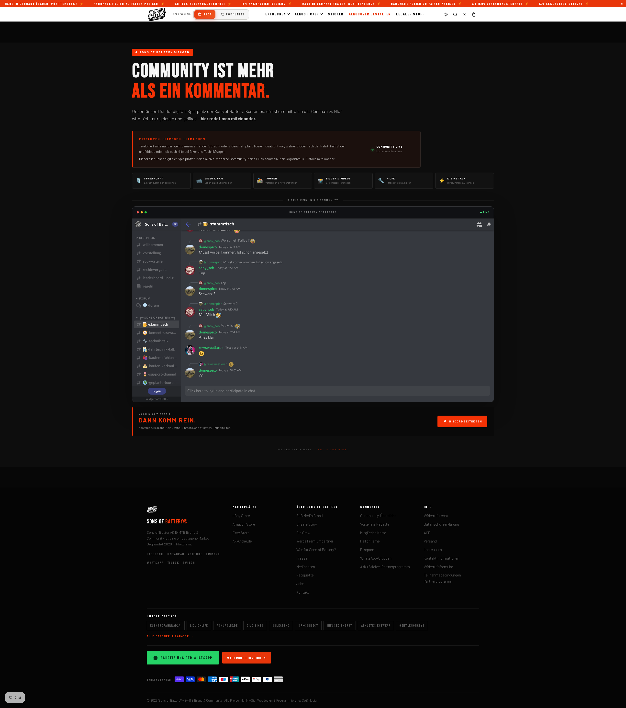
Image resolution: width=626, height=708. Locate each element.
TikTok (173, 562)
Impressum (433, 549)
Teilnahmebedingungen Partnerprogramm (442, 578)
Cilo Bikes (255, 625)
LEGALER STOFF (410, 14)
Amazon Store (244, 524)
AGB (427, 533)
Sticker (335, 14)
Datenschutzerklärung (441, 524)
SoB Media (309, 700)
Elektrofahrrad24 (165, 625)
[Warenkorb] (473, 14)
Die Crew (303, 533)
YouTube (195, 554)
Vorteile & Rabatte (374, 524)
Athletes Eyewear (376, 625)
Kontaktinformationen (441, 558)
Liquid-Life (199, 625)
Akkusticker (307, 14)
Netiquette (305, 575)
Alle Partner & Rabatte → (170, 636)
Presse (301, 558)
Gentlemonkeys (412, 625)
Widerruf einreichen (246, 658)
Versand (430, 541)
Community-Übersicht (378, 515)
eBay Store (241, 515)
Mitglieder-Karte (373, 533)
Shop (207, 14)
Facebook (155, 554)
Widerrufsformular (438, 566)
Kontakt (302, 592)
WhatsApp (155, 562)
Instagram (175, 554)
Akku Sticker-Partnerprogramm (385, 566)
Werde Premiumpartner (314, 541)
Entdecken (275, 14)
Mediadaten (305, 566)
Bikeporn (367, 549)
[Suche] (455, 14)
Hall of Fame (370, 541)
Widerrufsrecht (436, 515)
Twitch (188, 562)
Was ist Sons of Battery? (316, 549)
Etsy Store (241, 533)
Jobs (300, 583)
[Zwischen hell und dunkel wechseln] (445, 14)
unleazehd (281, 625)
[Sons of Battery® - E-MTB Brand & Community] (157, 14)
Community (235, 14)
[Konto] (464, 14)
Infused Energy (339, 625)
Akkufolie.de (242, 541)
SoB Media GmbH (309, 515)
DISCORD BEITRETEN (462, 421)
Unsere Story (306, 524)
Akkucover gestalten (370, 14)
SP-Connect (308, 625)
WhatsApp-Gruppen (375, 558)
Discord (213, 554)
